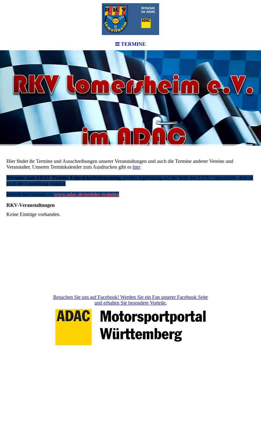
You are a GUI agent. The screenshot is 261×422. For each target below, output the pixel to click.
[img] (130, 19)
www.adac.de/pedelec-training (86, 194)
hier (136, 167)
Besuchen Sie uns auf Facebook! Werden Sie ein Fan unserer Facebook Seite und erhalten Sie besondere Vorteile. (130, 300)
